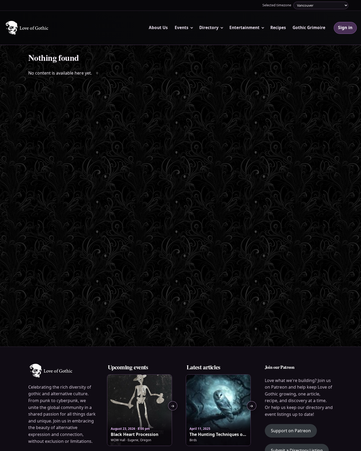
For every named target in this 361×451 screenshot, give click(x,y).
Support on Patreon (294, 430)
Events (181, 27)
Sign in (345, 27)
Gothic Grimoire (309, 27)
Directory (209, 27)
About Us (158, 27)
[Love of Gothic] (27, 28)
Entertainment (244, 27)
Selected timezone (276, 5)
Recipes (278, 27)
